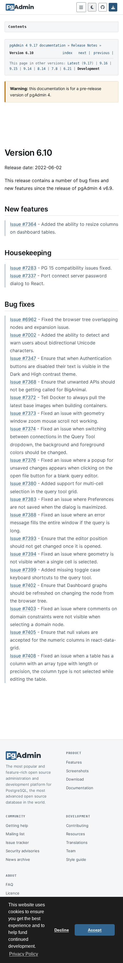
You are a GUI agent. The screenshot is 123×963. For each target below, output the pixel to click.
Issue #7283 (23, 268)
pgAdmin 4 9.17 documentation (37, 45)
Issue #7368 (23, 382)
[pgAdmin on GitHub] (102, 7)
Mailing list (15, 834)
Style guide (76, 859)
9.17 (88, 63)
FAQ (9, 884)
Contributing (77, 825)
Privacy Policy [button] (23, 953)
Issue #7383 (23, 499)
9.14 (27, 69)
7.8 (54, 69)
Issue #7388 (23, 515)
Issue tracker (17, 842)
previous (102, 53)
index (67, 53)
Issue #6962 (23, 319)
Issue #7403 (23, 608)
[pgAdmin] (20, 7)
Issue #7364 (23, 224)
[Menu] (81, 7)
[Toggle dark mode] (92, 7)
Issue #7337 (23, 276)
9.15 (13, 69)
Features (74, 762)
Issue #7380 (23, 483)
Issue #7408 (23, 656)
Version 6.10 (21, 53)
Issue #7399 (23, 570)
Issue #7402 (23, 585)
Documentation (79, 787)
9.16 (104, 63)
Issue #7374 (23, 429)
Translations (77, 842)
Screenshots (77, 771)
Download (75, 779)
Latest (74, 63)
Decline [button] (61, 930)
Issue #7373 (23, 413)
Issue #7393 (23, 538)
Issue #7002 (23, 335)
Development (89, 69)
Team (71, 850)
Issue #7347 (23, 358)
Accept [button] (95, 930)
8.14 (41, 69)
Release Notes (84, 45)
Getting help (17, 825)
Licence (12, 893)
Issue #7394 (23, 554)
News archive (18, 859)
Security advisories (22, 850)
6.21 (68, 69)
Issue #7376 (23, 460)
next (82, 53)
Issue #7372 (23, 397)
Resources (75, 834)
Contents (17, 26)
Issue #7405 (23, 632)
